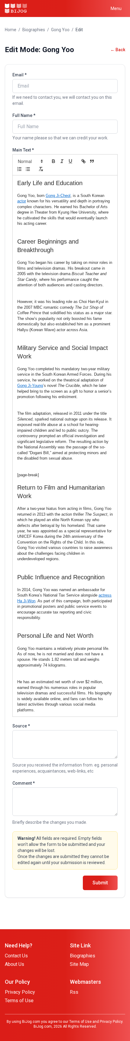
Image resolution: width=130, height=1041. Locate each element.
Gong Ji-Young (30, 385)
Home (10, 29)
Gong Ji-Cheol (58, 195)
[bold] (53, 161)
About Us (14, 964)
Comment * (23, 783)
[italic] (62, 161)
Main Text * (23, 150)
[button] (30, 161)
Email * (19, 74)
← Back (117, 49)
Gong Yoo (60, 29)
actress (105, 595)
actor (21, 201)
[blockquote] (92, 161)
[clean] (41, 169)
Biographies (33, 29)
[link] (83, 161)
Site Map (79, 964)
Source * (21, 725)
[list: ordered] (19, 169)
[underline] (70, 161)
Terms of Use (19, 1000)
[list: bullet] (28, 169)
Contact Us (16, 956)
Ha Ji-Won (26, 601)
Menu (116, 8)
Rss (74, 992)
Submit (100, 883)
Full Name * (23, 115)
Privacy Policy (20, 992)
